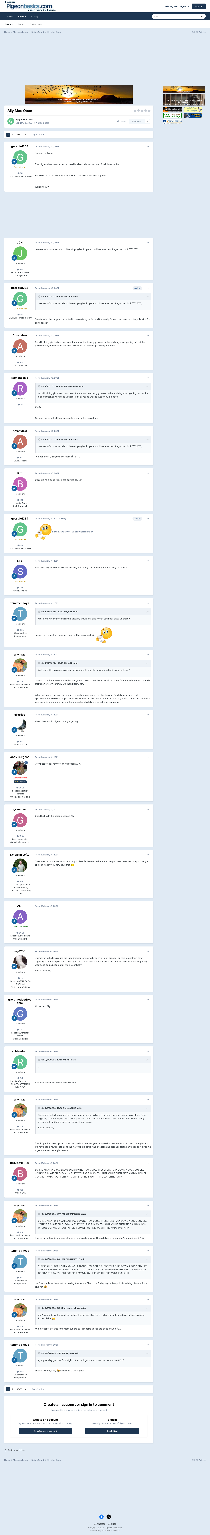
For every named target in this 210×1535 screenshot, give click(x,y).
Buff (19, 473)
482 (21, 1190)
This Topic (190, 16)
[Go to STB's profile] (20, 572)
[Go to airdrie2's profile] (20, 725)
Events (21, 24)
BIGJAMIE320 (19, 1163)
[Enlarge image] (43, 531)
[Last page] (26, 135)
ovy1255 (20, 951)
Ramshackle (19, 377)
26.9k (21, 787)
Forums (9, 24)
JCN (20, 242)
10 (21, 404)
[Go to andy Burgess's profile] (20, 768)
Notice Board (42, 123)
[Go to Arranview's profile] (20, 346)
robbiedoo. (19, 1051)
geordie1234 (26, 119)
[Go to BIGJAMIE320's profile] (20, 1174)
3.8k (21, 630)
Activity (34, 16)
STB (20, 560)
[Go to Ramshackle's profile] (20, 389)
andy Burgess (19, 757)
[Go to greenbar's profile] (20, 820)
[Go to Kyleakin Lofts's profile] (20, 865)
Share (122, 121)
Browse (22, 16)
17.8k (21, 836)
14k (21, 173)
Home (10, 16)
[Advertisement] (105, 59)
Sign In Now (112, 1431)
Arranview (20, 335)
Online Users (36, 24)
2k (21, 978)
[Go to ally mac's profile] (20, 665)
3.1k (21, 1078)
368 (21, 269)
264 (21, 1029)
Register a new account (45, 1431)
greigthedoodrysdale (19, 1001)
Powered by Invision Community (105, 1530)
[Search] (202, 16)
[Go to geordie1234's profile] (10, 121)
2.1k (21, 681)
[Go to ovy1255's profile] (20, 962)
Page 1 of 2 (37, 134)
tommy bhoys (19, 603)
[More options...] (148, 146)
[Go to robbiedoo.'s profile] (20, 1062)
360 (21, 587)
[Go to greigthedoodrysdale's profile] (20, 1014)
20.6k (21, 933)
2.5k (21, 741)
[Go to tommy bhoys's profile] (20, 614)
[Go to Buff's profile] (20, 484)
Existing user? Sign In (176, 6)
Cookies (112, 1524)
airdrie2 (19, 714)
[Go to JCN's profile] (20, 253)
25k (21, 881)
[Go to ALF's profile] (20, 917)
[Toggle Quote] (39, 296)
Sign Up (198, 6)
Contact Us (99, 1524)
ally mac (20, 654)
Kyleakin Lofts (19, 854)
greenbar (19, 809)
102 (21, 362)
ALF (19, 906)
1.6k (21, 500)
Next (19, 134)
